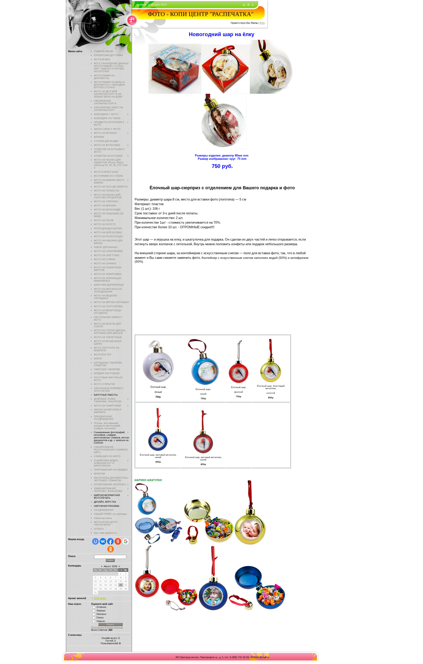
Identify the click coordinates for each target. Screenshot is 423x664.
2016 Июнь (100, 598)
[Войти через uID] (95, 541)
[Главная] (244, 5)
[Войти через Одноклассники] (110, 549)
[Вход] (253, 5)
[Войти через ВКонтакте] (103, 541)
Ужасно (100, 621)
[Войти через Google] (125, 541)
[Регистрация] (248, 5)
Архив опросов (114, 627)
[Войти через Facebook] (110, 541)
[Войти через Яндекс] (118, 541)
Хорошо (100, 610)
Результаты (97, 627)
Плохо (100, 617)
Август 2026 (110, 566)
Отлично (101, 607)
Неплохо (101, 614)
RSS (262, 23)
